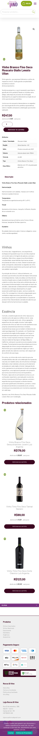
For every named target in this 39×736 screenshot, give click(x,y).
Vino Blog (6, 694)
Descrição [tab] (9, 177)
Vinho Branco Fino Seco (25, 161)
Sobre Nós (6, 688)
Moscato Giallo (22, 141)
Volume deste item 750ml (25, 153)
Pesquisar (34, 12)
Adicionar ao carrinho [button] (19, 462)
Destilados (6, 632)
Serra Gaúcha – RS (23, 145)
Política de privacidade (10, 692)
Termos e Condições (9, 690)
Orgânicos (6, 635)
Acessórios (6, 637)
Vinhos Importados (9, 626)
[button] (34, 29)
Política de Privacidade (24, 733)
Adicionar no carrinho (16, 130)
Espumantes (7, 630)
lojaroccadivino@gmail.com (12, 717)
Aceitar (11, 733)
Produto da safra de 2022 (26, 149)
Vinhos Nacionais (8, 628)
